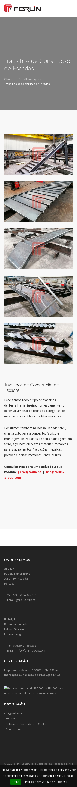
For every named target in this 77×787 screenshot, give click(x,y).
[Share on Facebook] (5, 502)
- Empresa (10, 718)
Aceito (15, 782)
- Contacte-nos (13, 729)
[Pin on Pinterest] (16, 502)
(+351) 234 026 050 (24, 595)
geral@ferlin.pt (29, 472)
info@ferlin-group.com (30, 650)
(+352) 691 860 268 (24, 646)
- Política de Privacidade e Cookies (26, 724)
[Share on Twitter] (11, 502)
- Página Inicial (13, 713)
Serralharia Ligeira (30, 79)
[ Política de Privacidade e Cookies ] (45, 782)
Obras (8, 79)
